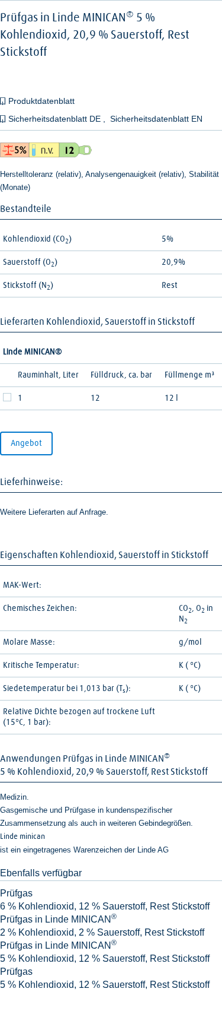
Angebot (26, 443)
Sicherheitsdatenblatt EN (156, 118)
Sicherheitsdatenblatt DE (55, 118)
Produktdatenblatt (41, 101)
